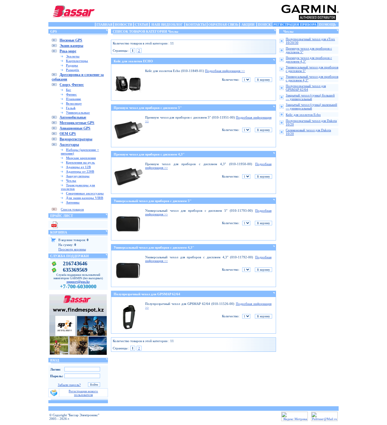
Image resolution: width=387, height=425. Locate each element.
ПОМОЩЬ (327, 24)
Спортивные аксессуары (85, 193)
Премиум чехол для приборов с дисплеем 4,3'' (149, 154)
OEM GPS (68, 134)
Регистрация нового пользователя (83, 393)
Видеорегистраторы (76, 139)
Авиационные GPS (75, 128)
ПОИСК (264, 24)
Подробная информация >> (225, 71)
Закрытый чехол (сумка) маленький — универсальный (311, 106)
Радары (72, 65)
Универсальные (78, 112)
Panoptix (72, 70)
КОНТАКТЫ (196, 24)
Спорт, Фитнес (72, 85)
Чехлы (71, 180)
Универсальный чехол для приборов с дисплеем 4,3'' (154, 247)
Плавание (73, 99)
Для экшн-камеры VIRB (84, 198)
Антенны (73, 202)
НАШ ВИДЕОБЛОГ (167, 24)
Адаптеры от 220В (80, 171)
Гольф (71, 108)
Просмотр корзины (72, 249)
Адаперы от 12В (78, 167)
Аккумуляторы (77, 176)
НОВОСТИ (123, 24)
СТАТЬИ (141, 24)
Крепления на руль (80, 162)
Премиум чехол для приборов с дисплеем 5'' (148, 108)
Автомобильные (73, 117)
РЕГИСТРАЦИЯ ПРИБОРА (295, 24)
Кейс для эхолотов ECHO (133, 61)
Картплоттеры (77, 61)
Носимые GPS (71, 40)
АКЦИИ (248, 24)
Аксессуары (69, 144)
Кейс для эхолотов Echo (303, 114)
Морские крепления (81, 158)
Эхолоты (73, 56)
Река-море (68, 51)
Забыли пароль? (69, 385)
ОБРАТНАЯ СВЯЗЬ (223, 24)
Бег (68, 90)
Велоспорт (74, 103)
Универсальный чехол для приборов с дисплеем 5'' (152, 201)
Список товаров (72, 209)
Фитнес (71, 94)
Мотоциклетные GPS (77, 123)
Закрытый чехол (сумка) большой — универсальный (310, 97)
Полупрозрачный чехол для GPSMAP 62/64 (147, 294)
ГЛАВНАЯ (104, 24)
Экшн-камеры (71, 46)
